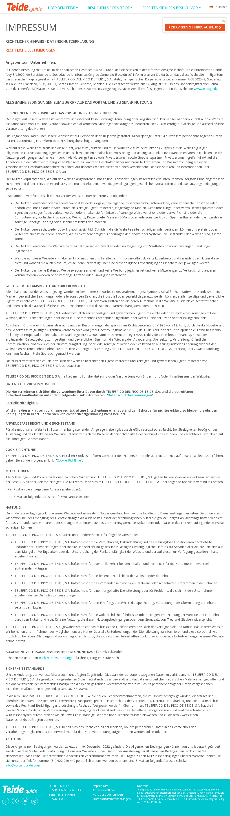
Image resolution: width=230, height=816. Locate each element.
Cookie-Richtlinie (69, 460)
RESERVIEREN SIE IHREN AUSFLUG (193, 27)
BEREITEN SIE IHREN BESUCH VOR (170, 7)
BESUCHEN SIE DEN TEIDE (109, 7)
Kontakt (142, 786)
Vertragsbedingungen (108, 794)
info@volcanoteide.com (23, 765)
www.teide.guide (206, 88)
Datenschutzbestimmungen (130, 395)
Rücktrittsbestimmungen (56, 658)
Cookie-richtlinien (105, 790)
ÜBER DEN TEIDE (61, 7)
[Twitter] (15, 801)
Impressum (100, 786)
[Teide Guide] (19, 789)
